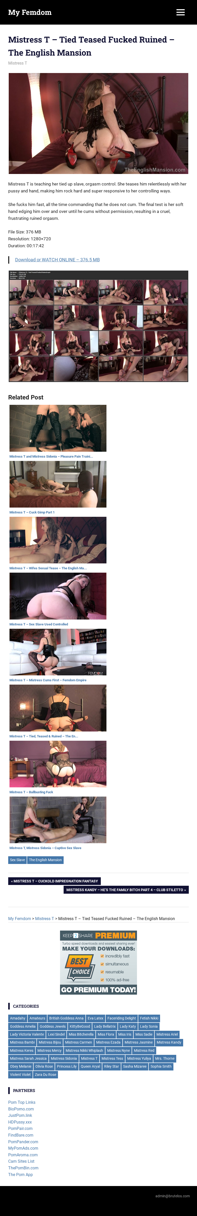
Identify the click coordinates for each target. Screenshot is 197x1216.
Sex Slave (17, 860)
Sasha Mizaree (134, 1066)
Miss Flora (106, 1034)
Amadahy (17, 1018)
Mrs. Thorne (164, 1058)
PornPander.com (23, 1141)
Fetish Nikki (149, 1018)
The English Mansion (45, 860)
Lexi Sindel (56, 1034)
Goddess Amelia (23, 1026)
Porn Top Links (21, 1102)
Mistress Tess (112, 1058)
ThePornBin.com (23, 1168)
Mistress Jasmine (139, 1042)
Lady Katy (128, 1026)
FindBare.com (20, 1135)
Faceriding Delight (121, 1018)
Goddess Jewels (53, 1026)
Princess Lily (67, 1066)
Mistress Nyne (118, 1050)
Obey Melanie (20, 1066)
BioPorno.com (21, 1109)
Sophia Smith (161, 1066)
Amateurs (37, 1018)
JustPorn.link (20, 1115)
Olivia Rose (44, 1066)
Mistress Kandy (169, 1042)
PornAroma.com (23, 1154)
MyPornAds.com (23, 1148)
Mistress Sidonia (64, 1058)
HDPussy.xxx (20, 1122)
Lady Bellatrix (105, 1026)
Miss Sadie (143, 1034)
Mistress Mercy (49, 1050)
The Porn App (20, 1174)
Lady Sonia (149, 1026)
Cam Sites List (21, 1161)
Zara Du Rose (45, 1075)
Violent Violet (20, 1075)
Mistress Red (144, 1050)
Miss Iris (124, 1034)
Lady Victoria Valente (27, 1034)
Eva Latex (95, 1018)
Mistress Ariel (167, 1034)
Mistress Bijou (50, 1042)
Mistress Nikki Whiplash (84, 1050)
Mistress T (17, 63)
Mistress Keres (21, 1050)
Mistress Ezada (108, 1042)
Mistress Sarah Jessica (28, 1058)
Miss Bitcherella (81, 1034)
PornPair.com (20, 1128)
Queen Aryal (90, 1066)
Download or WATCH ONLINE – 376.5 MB (57, 259)
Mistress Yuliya (139, 1058)
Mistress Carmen (78, 1042)
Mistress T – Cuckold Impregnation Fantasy (56, 882)
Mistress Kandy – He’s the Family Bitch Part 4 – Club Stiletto (124, 891)
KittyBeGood (80, 1026)
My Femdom (30, 12)
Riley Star (111, 1066)
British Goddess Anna (66, 1018)
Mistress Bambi (22, 1042)
